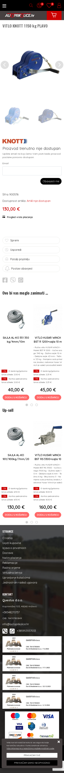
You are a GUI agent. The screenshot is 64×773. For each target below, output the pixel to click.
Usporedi (15, 249)
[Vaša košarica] (54, 17)
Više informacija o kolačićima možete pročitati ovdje (30, 748)
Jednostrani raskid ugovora (19, 582)
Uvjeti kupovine (11, 543)
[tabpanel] (16, 351)
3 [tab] (36, 405)
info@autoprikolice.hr (15, 624)
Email (5, 163)
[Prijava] (59, 5)
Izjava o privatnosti (14, 548)
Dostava (7, 553)
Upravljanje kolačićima (16, 577)
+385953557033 (26, 630)
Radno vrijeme (11, 567)
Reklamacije (9, 562)
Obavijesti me (51, 181)
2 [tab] (31, 405)
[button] (5, 65)
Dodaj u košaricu (16, 397)
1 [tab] (26, 405)
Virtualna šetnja (12, 572)
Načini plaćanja (11, 557)
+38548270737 (11, 612)
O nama (7, 538)
